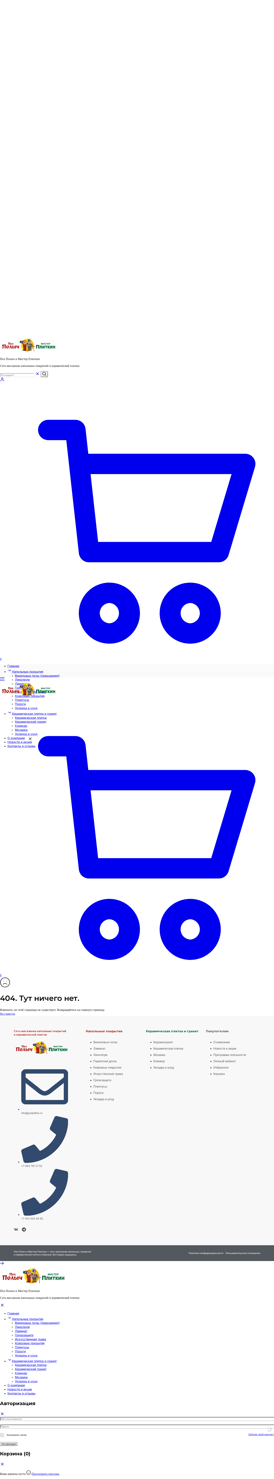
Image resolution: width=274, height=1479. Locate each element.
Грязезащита (24, 1335)
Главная (13, 666)
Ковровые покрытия (30, 1343)
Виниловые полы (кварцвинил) (37, 676)
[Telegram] (24, 1229)
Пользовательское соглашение (243, 1253)
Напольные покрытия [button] (27, 671)
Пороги (20, 1351)
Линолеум (22, 679)
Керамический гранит (30, 1369)
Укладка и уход (26, 1355)
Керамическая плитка (31, 1365)
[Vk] (16, 1229)
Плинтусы (22, 1347)
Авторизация (8, 1444)
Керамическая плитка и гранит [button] (34, 1361)
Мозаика (21, 1377)
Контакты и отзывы (21, 1393)
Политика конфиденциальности (206, 1253)
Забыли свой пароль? (261, 1434)
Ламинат (21, 1331)
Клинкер (21, 1373)
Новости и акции (19, 1389)
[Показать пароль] (269, 1429)
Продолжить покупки (45, 1473)
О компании (16, 1385)
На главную (7, 1013)
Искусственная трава (30, 1339)
